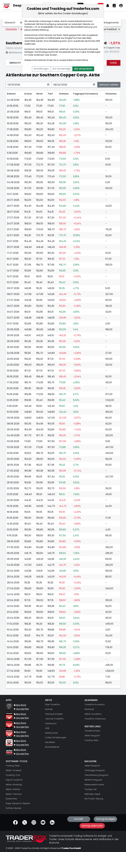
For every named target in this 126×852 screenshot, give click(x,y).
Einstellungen (41, 68)
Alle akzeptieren (83, 68)
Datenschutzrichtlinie (77, 60)
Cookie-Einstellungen (89, 52)
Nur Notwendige (61, 68)
